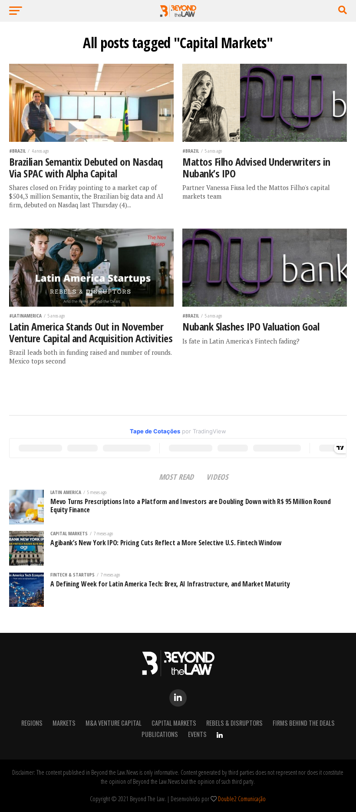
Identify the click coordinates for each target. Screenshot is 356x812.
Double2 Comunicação (242, 799)
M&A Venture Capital (114, 722)
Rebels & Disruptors (234, 722)
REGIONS (32, 722)
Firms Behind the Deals (304, 722)
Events (197, 734)
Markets (64, 722)
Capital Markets (174, 722)
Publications (160, 734)
